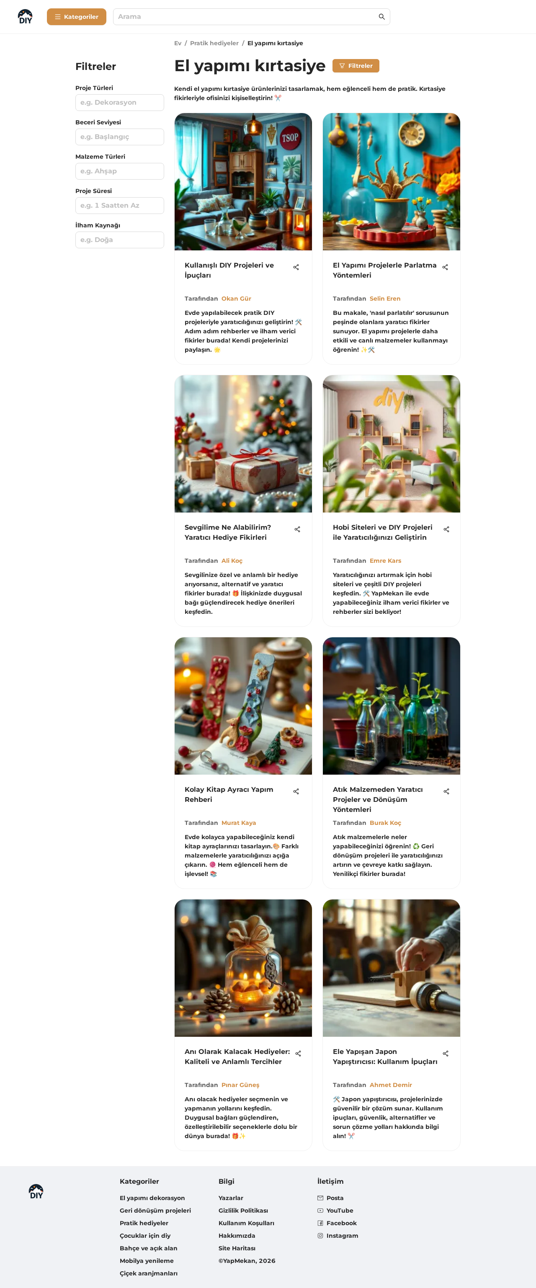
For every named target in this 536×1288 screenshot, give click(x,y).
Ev (177, 43)
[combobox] (247, 17)
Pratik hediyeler (214, 43)
